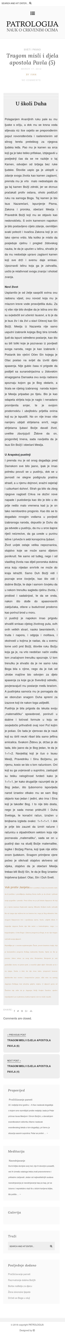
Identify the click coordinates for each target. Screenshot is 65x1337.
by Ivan (31, 74)
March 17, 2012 (31, 68)
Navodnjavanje (17, 1160)
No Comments (31, 80)
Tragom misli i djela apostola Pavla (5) (32, 59)
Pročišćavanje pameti (20, 1099)
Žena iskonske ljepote (19, 1291)
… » (46, 1133)
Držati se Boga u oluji (19, 1297)
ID (34, 1330)
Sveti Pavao (32, 49)
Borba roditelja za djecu (20, 1286)
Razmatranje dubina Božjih (22, 1280)
